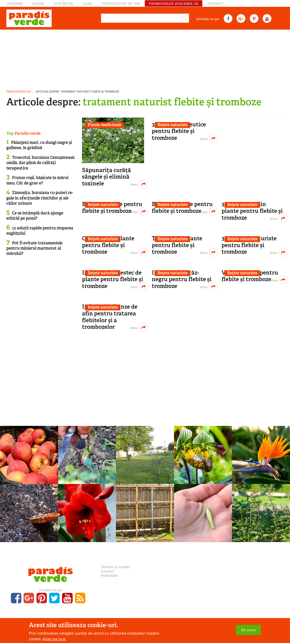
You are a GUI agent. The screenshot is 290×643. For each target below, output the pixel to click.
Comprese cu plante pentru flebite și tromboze (108, 245)
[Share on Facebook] (133, 183)
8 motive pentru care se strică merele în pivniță (29, 454)
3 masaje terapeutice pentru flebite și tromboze (179, 131)
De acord (248, 630)
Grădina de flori (87, 446)
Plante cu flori (261, 446)
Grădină (15, 4)
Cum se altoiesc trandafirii (87, 452)
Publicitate (109, 575)
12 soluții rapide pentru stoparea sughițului (39, 230)
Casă (87, 4)
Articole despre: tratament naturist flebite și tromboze (77, 91)
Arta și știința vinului (29, 504)
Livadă (38, 4)
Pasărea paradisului (261, 452)
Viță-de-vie (63, 4)
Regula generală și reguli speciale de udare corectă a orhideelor (203, 457)
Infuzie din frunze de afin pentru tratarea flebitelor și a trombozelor (110, 317)
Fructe (29, 446)
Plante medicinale (104, 125)
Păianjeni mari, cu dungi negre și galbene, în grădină (39, 145)
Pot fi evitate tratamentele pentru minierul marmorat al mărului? (34, 248)
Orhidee (203, 446)
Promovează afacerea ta (173, 4)
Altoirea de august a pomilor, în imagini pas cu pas (203, 515)
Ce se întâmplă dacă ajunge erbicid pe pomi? (34, 215)
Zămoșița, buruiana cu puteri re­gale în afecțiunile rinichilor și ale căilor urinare (39, 198)
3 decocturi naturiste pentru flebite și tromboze (249, 245)
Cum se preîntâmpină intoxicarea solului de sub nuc (145, 457)
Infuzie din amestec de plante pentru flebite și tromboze (112, 279)
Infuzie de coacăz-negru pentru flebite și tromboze (182, 279)
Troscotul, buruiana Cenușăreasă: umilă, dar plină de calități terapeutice (40, 163)
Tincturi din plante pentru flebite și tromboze (177, 245)
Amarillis (87, 510)
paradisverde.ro (18, 91)
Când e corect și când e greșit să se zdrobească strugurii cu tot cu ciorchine (29, 518)
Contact (216, 4)
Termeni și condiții (115, 567)
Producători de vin (121, 4)
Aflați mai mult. (54, 639)
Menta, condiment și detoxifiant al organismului (261, 515)
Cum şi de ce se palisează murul (145, 513)
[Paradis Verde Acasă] (29, 18)
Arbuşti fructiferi (145, 504)
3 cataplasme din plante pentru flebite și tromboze (252, 210)
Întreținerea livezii (145, 446)
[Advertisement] (145, 57)
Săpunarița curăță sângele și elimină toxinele (106, 176)
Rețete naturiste (172, 125)
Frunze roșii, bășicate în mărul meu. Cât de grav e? (37, 180)
